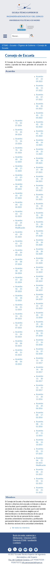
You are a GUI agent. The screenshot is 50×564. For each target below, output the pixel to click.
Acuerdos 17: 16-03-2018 (39, 342)
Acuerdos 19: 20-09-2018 (39, 324)
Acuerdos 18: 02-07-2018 (39, 333)
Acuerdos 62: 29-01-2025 (18, 234)
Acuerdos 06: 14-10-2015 (39, 442)
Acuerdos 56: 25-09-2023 (18, 289)
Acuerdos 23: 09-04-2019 (39, 297)
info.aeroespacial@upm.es (32, 563)
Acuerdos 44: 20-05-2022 (39, 106)
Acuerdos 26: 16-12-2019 (39, 270)
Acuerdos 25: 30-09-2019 (39, 279)
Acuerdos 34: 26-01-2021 (39, 197)
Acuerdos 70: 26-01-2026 (18, 150)
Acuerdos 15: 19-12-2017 (39, 360)
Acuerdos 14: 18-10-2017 (39, 369)
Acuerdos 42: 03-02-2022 (39, 124)
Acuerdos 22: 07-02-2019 (39, 306)
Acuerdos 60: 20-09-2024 (18, 252)
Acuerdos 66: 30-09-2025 (18, 186)
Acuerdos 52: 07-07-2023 (18, 325)
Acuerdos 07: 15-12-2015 (39, 433)
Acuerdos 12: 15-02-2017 (39, 388)
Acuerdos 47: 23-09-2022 (39, 79)
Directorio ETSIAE (19, 540)
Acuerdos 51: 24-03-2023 (18, 334)
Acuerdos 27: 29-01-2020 (39, 260)
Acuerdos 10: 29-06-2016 (39, 406)
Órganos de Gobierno (26, 45)
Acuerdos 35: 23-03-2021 (39, 188)
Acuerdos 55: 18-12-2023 (18, 298)
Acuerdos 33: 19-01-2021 (39, 206)
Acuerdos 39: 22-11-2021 (39, 151)
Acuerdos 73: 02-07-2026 (18, 123)
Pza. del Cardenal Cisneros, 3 (20, 560)
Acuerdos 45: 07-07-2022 (39, 97)
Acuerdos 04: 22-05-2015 (39, 472)
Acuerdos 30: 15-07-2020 (39, 233)
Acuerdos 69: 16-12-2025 (18, 159)
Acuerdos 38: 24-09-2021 (39, 160)
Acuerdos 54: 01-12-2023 (18, 307)
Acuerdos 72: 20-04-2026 (18, 132)
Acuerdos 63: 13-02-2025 (18, 214)
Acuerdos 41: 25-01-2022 (39, 133)
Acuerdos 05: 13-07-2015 (39, 451)
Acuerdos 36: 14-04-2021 (39, 179)
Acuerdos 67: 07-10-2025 (18, 177)
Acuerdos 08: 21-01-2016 (39, 424)
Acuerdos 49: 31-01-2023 (18, 352)
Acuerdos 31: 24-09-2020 (39, 224)
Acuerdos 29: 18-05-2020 (39, 242)
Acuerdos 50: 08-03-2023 (18, 343)
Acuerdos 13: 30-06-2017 (39, 378)
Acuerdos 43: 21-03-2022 (39, 115)
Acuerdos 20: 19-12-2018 (39, 315)
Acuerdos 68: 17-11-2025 (18, 168)
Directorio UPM (30, 538)
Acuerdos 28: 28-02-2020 (39, 251)
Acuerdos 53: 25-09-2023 (18, 316)
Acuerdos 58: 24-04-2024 (18, 271)
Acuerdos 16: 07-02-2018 (39, 351)
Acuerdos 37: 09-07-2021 (39, 170)
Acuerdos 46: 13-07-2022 (39, 88)
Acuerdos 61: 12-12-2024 (18, 243)
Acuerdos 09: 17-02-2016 (39, 415)
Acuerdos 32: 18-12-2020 (39, 215)
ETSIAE (5, 45)
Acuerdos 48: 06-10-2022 (18, 361)
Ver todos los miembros (20, 528)
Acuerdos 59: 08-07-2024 (18, 262)
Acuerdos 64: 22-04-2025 (18, 205)
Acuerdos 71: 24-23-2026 (18, 141)
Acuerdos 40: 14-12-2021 (39, 142)
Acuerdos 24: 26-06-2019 (39, 288)
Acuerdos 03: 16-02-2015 (39, 481)
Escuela (13, 45)
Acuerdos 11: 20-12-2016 (39, 397)
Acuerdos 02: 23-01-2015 (39, 490)
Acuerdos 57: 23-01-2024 (18, 280)
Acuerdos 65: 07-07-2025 (18, 195)
